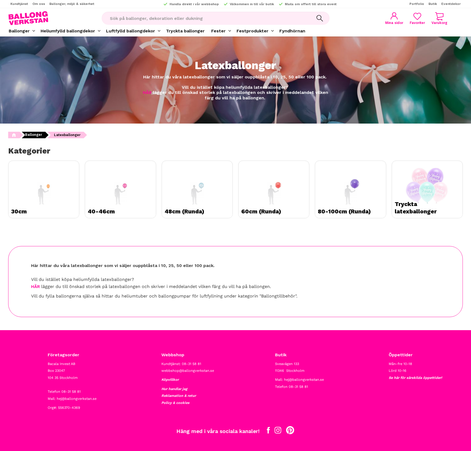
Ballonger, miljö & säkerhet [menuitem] (71, 4)
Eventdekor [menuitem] (451, 4)
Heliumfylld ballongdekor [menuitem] (68, 30)
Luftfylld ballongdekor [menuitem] (130, 30)
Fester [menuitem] (218, 30)
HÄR (147, 92)
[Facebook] (268, 431)
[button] (417, 18)
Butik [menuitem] (432, 4)
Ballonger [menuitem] (19, 30)
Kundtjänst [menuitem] (19, 4)
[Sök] (320, 18)
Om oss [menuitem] (38, 4)
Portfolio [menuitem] (416, 4)
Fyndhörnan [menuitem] (292, 30)
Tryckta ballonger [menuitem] (185, 30)
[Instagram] (278, 431)
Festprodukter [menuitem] (252, 30)
